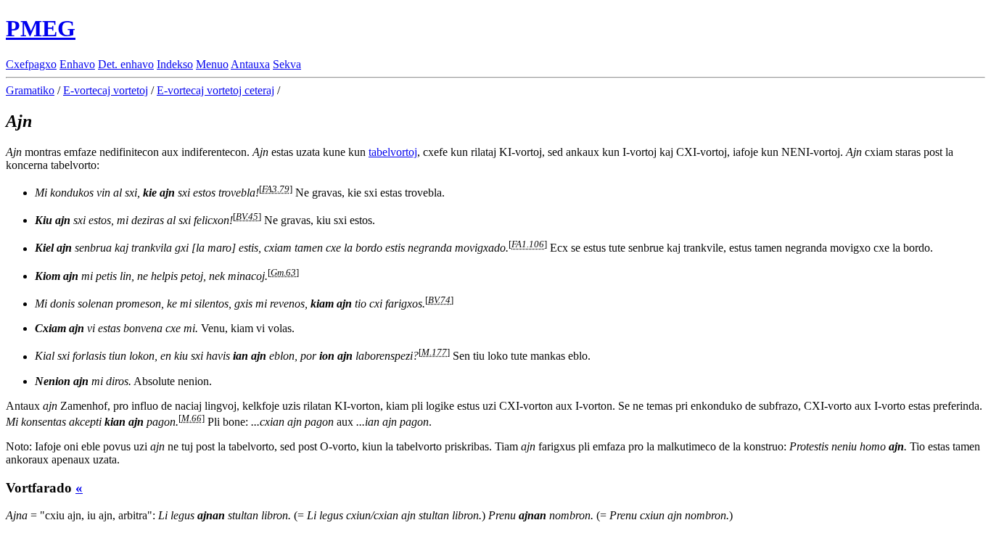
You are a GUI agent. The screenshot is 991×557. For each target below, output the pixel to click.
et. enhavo (126, 64)
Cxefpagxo (31, 64)
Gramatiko (30, 90)
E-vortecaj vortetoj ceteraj (215, 90)
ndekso (175, 64)
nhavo (77, 64)
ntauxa (250, 64)
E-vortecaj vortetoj (105, 90)
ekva (287, 64)
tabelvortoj (393, 152)
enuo (212, 64)
